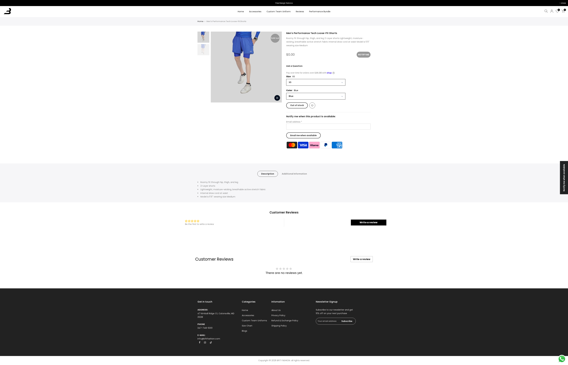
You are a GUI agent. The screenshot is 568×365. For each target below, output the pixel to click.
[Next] (277, 67)
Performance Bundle (319, 11)
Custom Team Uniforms (254, 320)
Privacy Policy (278, 315)
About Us (276, 310)
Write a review (368, 222)
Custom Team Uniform (279, 11)
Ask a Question (294, 66)
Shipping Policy (279, 325)
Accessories (255, 11)
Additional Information (294, 173)
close (6, 3)
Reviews (300, 11)
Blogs (244, 330)
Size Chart (247, 325)
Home (241, 11)
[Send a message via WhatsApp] (562, 359)
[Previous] (216, 67)
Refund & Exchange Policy (284, 320)
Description (267, 173)
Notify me (363, 54)
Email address (294, 121)
